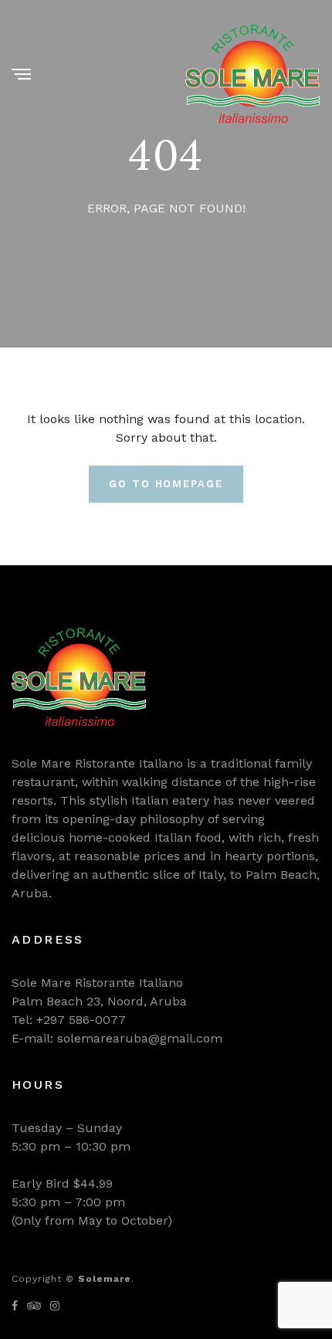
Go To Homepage (166, 484)
